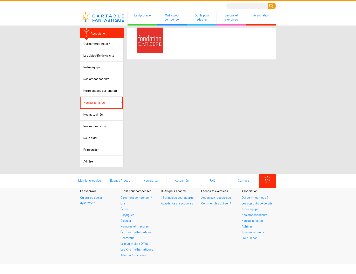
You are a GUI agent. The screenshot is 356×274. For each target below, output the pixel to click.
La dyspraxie (142, 15)
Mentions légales (89, 180)
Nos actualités (93, 114)
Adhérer (88, 161)
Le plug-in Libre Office (135, 243)
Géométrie (128, 238)
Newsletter (151, 180)
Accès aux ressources (216, 197)
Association (261, 15)
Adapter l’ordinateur (134, 255)
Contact (243, 180)
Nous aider (90, 138)
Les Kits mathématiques (137, 249)
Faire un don (91, 149)
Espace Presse (120, 180)
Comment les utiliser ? (216, 203)
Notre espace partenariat (100, 90)
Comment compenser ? (136, 197)
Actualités (182, 180)
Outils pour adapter (202, 17)
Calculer (126, 220)
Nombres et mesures (135, 226)
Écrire (124, 209)
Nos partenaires (252, 220)
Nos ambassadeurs (96, 79)
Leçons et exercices (231, 17)
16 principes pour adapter (178, 197)
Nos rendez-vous (94, 126)
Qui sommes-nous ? (96, 43)
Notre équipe (91, 67)
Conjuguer (127, 215)
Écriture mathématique (136, 232)
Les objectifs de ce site (98, 55)
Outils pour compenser (172, 17)
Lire (123, 203)
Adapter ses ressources (177, 203)
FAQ (212, 180)
